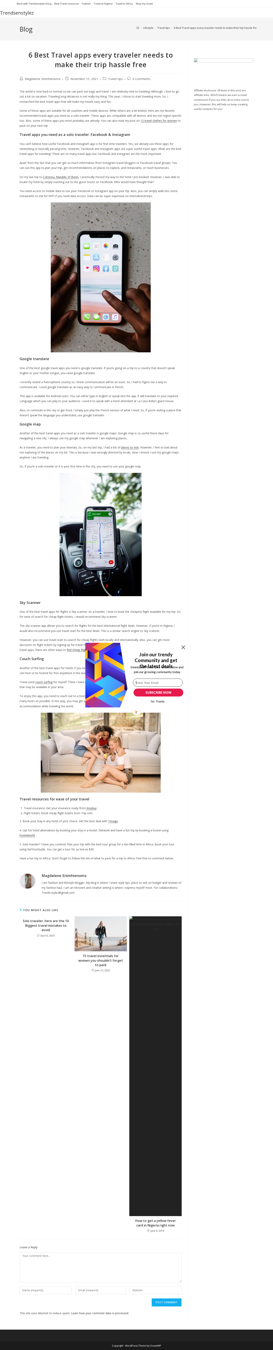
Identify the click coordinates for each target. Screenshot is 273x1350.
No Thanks (158, 701)
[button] (156, 660)
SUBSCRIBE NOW (158, 692)
